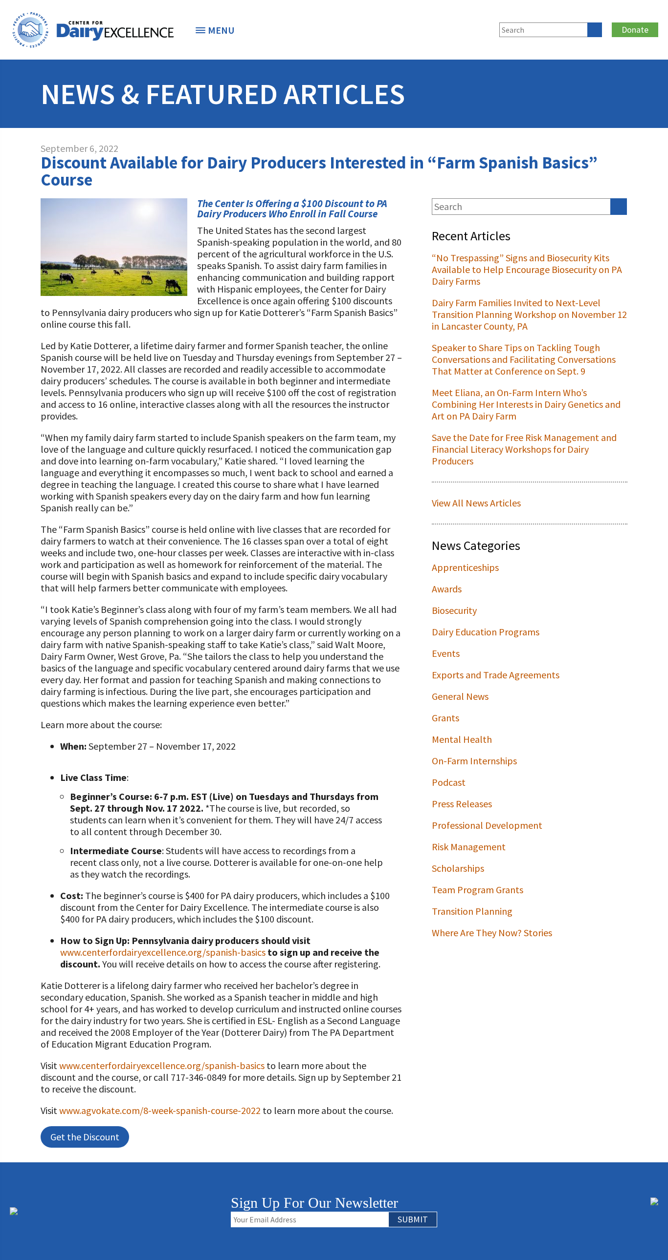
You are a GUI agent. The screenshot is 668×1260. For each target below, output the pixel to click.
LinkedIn (450, 28)
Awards (447, 589)
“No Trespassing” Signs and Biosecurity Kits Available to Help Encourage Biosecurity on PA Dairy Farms (527, 269)
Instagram (466, 28)
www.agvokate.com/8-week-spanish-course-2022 (160, 1110)
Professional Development (487, 825)
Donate (635, 29)
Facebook (418, 28)
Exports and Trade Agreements (495, 675)
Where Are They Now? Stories (492, 932)
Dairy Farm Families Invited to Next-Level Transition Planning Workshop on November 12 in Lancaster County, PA (529, 314)
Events (446, 653)
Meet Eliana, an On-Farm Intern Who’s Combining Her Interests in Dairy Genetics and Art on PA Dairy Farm (526, 404)
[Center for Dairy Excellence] (93, 29)
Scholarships (458, 868)
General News (460, 696)
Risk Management (469, 846)
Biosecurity (454, 610)
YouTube (483, 28)
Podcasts (397, 28)
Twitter (434, 28)
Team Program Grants (477, 889)
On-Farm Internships (474, 761)
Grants (445, 718)
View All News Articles (476, 503)
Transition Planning (472, 911)
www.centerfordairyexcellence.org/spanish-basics (163, 952)
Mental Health (462, 739)
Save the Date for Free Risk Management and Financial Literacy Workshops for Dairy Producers (524, 449)
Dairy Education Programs (485, 632)
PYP (381, 28)
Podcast (449, 782)
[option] (93, 30)
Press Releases (462, 804)
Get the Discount (84, 1137)
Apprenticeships (465, 567)
